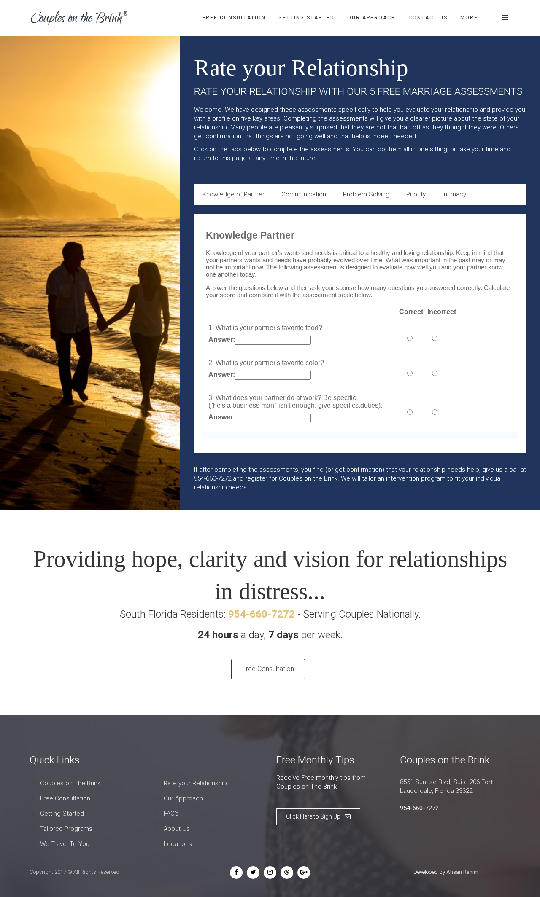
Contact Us (428, 18)
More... (472, 18)
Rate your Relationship (195, 783)
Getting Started (306, 18)
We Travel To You (64, 844)
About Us (177, 829)
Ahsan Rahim (462, 872)
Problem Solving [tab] (366, 194)
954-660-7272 (419, 808)
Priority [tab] (416, 194)
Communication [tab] (303, 194)
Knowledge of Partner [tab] (233, 194)
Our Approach (371, 18)
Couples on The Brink (70, 783)
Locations (178, 844)
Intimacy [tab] (454, 194)
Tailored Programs (66, 829)
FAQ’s (171, 813)
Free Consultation (234, 18)
